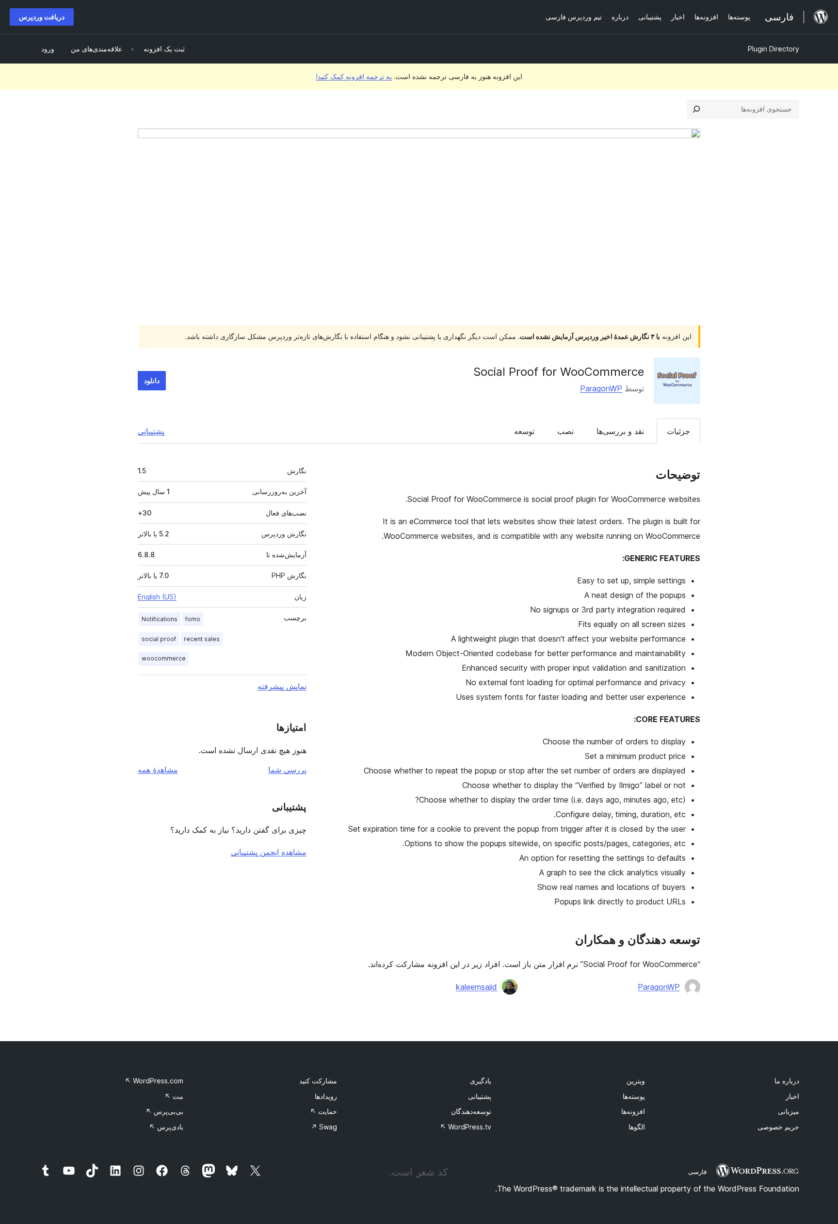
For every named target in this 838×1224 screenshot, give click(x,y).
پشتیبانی (151, 431)
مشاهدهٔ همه (158, 769)
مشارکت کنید (318, 1081)
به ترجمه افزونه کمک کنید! (354, 76)
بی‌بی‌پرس (164, 1111)
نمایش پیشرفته (282, 686)
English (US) (157, 597)
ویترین (636, 1081)
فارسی (697, 1172)
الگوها (636, 1127)
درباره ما (786, 1081)
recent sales (202, 639)
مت (173, 1096)
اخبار (792, 1096)
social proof (159, 639)
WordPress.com (154, 1081)
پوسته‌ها (634, 1096)
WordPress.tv (465, 1127)
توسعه (524, 431)
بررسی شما (287, 769)
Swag (324, 1127)
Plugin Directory (773, 49)
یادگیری (480, 1081)
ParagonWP (601, 388)
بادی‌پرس (166, 1127)
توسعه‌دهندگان (471, 1111)
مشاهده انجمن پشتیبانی (268, 852)
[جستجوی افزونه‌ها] (696, 109)
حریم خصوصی (778, 1127)
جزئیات (678, 431)
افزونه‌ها (633, 1111)
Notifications (159, 619)
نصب (565, 431)
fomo (192, 619)
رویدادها (326, 1096)
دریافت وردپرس (41, 17)
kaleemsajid (476, 987)
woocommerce (164, 658)
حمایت (323, 1111)
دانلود (152, 380)
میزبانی (788, 1111)
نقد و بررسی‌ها (620, 431)
